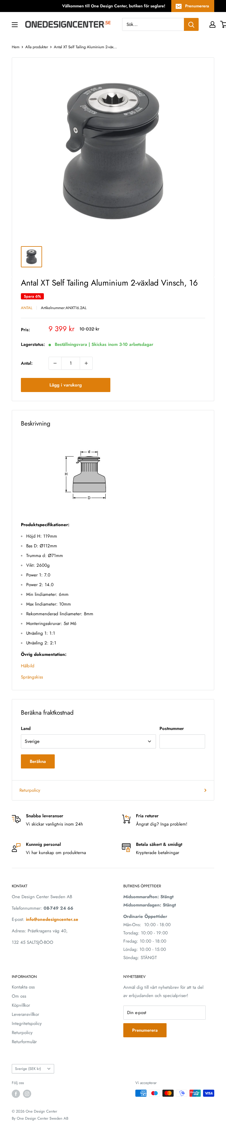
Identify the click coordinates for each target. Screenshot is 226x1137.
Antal (26, 308)
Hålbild (27, 666)
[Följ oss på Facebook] (16, 1094)
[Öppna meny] (15, 24)
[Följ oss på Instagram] (27, 1094)
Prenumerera (197, 6)
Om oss (19, 996)
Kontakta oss (23, 987)
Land (26, 728)
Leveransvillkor (25, 1014)
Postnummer (171, 728)
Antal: (27, 363)
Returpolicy (29, 790)
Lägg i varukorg (65, 385)
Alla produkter (36, 47)
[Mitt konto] (212, 24)
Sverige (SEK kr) (28, 1068)
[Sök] (191, 24)
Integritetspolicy (27, 1023)
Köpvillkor (21, 1005)
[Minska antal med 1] (55, 363)
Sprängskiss (32, 677)
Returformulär (24, 1041)
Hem (15, 47)
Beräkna (38, 761)
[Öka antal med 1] (86, 363)
